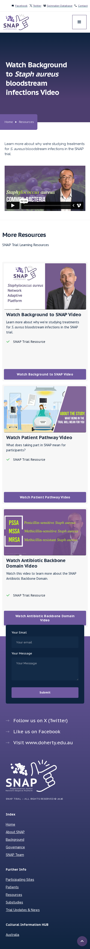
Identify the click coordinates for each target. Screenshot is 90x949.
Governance (15, 847)
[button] (79, 22)
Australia (12, 935)
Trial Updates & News (23, 910)
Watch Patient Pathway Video (45, 497)
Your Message (22, 653)
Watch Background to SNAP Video (45, 374)
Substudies (14, 902)
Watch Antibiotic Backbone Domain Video (45, 618)
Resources (26, 122)
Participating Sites (20, 879)
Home (9, 122)
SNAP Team (15, 855)
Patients (12, 887)
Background (15, 839)
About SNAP (15, 832)
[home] (16, 22)
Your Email (19, 632)
